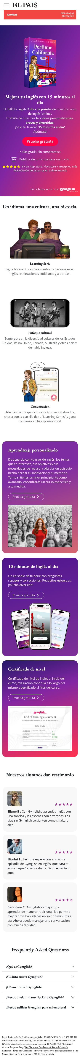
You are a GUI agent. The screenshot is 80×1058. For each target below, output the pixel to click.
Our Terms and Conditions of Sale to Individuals (46, 1047)
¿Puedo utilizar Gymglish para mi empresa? (36, 1007)
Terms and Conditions (22, 1050)
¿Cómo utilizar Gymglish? (24, 987)
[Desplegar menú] (7, 5)
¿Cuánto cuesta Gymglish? (24, 976)
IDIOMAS (68, 15)
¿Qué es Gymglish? (19, 966)
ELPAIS (25, 4)
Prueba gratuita (40, 141)
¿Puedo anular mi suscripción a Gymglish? (35, 997)
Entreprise (6, 1050)
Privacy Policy (40, 1050)
